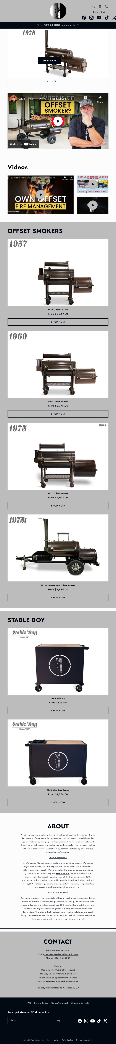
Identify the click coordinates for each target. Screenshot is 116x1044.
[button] (6, 11)
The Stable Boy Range (58, 790)
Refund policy (67, 1040)
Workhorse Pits (37, 1040)
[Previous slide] (47, 81)
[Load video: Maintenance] (92, 205)
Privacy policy (53, 1040)
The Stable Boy (57, 698)
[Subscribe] (58, 1020)
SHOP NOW (49, 60)
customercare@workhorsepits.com (61, 954)
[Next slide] (61, 81)
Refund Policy (41, 1002)
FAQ (29, 1002)
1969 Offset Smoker (58, 401)
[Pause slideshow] (68, 81)
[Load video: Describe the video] (41, 195)
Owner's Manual (59, 1002)
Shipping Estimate (80, 1002)
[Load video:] (58, 121)
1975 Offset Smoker (58, 493)
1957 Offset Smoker (58, 310)
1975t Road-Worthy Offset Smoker (58, 585)
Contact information (84, 1040)
